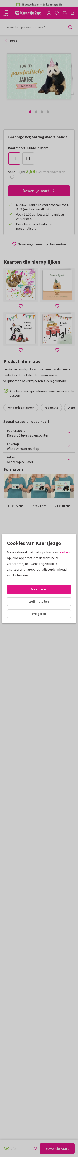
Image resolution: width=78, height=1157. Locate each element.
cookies (64, 552)
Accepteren (39, 589)
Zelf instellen (39, 601)
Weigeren (39, 613)
